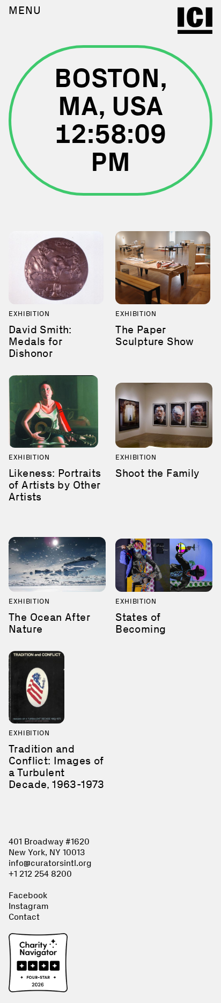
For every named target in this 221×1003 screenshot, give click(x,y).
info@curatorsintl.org (50, 863)
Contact (24, 917)
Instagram (29, 906)
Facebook (28, 895)
